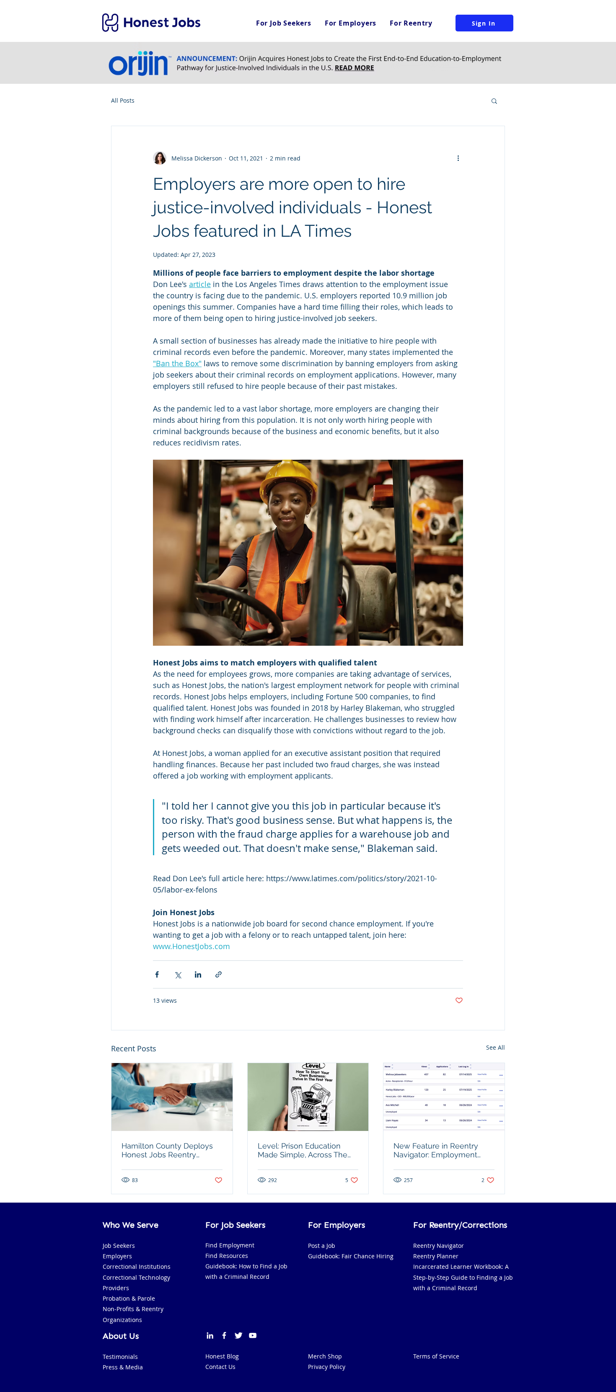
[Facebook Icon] (224, 1335)
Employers (117, 1256)
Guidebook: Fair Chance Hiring (350, 1256)
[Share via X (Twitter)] (177, 974)
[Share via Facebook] (157, 974)
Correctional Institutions (137, 1266)
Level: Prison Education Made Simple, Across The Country (302, 1150)
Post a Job (321, 1246)
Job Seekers (119, 1246)
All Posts (123, 100)
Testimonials (120, 1357)
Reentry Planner (435, 1256)
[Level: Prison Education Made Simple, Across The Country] (308, 1097)
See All (495, 1047)
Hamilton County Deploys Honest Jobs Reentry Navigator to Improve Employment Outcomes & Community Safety (168, 1150)
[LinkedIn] (210, 1335)
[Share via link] (219, 974)
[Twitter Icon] (238, 1335)
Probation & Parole (129, 1298)
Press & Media (123, 1367)
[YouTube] (252, 1335)
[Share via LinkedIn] (198, 974)
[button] (494, 100)
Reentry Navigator (438, 1246)
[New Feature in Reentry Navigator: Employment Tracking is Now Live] (444, 1097)
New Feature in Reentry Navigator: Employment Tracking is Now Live (435, 1150)
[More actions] (458, 158)
